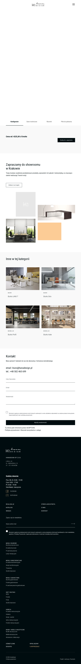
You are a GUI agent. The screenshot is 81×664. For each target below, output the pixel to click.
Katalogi (9, 507)
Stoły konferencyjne (12, 565)
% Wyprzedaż (34, 646)
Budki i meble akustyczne (15, 629)
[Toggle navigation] (73, 4)
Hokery (8, 614)
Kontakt (44, 511)
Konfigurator (15, 122)
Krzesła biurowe (11, 548)
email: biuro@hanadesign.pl (19, 368)
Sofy (7, 594)
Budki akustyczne (11, 631)
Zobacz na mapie (13, 185)
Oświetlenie (10, 643)
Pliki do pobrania (66, 122)
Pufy (7, 600)
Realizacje (10, 504)
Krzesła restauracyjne (13, 611)
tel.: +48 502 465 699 (16, 371)
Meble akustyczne (11, 634)
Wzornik (49, 122)
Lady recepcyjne (11, 553)
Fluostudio (72, 659)
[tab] (14, 122)
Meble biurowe (11, 543)
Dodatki (9, 646)
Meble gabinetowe (12, 578)
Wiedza (8, 511)
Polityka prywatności (12, 430)
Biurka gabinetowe (12, 579)
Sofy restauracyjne (12, 620)
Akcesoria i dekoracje (12, 637)
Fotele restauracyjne (12, 623)
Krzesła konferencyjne (13, 562)
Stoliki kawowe (11, 571)
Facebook (13, 491)
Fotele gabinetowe (12, 582)
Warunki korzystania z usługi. (31, 430)
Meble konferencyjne (14, 560)
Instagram (13, 495)
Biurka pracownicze (12, 545)
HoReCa (8, 609)
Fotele (8, 597)
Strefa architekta (48, 504)
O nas (43, 507)
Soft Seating (10, 592)
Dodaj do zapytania (66, 140)
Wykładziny (34, 643)
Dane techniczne (32, 122)
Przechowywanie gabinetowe (15, 585)
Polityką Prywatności (20, 534)
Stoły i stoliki (10, 617)
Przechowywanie (11, 551)
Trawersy (9, 568)
